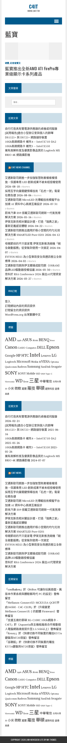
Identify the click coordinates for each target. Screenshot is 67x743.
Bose (52, 340)
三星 (34, 380)
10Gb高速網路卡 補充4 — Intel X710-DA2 (30, 141)
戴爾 (24, 388)
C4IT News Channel (20, 167)
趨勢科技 (49, 388)
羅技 (31, 388)
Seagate (56, 367)
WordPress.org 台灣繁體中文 (23, 314)
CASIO (21, 347)
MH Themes (51, 739)
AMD (10, 339)
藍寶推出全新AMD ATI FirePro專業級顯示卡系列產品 (32, 71)
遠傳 (57, 388)
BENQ (44, 339)
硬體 (7, 63)
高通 (7, 393)
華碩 (40, 388)
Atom (35, 340)
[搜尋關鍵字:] (34, 102)
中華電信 (46, 381)
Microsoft (24, 361)
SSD (38, 373)
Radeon (22, 366)
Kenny (12, 633)
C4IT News (16, 472)
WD (19, 381)
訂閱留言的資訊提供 (17, 310)
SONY (11, 373)
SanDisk (46, 366)
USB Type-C (46, 373)
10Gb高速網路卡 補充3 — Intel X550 (27, 146)
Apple (19, 340)
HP (18, 355)
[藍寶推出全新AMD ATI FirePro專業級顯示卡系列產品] (33, 57)
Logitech (10, 362)
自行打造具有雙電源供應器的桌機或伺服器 (31, 128)
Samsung (33, 366)
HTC (25, 355)
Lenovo (46, 356)
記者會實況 (15, 63)
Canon (11, 347)
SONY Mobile (26, 373)
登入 (7, 301)
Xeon (25, 381)
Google (10, 355)
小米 (11, 388)
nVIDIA (44, 361)
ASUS (27, 339)
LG (54, 355)
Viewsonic (10, 381)
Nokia (34, 361)
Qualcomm (11, 366)
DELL (41, 347)
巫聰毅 (12, 642)
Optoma (55, 361)
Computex (31, 347)
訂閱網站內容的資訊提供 (20, 306)
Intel (35, 355)
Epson (52, 347)
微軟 (18, 388)
